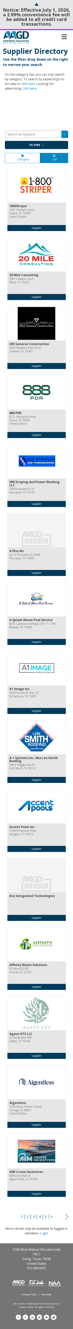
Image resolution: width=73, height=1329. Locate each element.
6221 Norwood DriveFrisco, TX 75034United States (22, 420)
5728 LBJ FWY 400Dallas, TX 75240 (20, 1039)
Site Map (46, 1294)
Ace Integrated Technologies (32, 895)
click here (28, 84)
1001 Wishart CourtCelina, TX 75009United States (21, 213)
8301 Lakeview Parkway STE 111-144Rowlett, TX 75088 (32, 625)
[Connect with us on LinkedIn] (32, 1317)
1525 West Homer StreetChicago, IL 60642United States (25, 1110)
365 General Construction (29, 344)
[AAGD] (18, 1283)
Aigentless (17, 1102)
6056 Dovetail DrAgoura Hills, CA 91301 (23, 1177)
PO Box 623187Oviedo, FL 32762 (20, 970)
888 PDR (15, 412)
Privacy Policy (29, 1294)
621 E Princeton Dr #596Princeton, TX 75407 (24, 556)
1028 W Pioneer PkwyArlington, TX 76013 (23, 832)
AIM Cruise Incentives (26, 1171)
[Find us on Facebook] (18, 1317)
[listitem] (36, 202)
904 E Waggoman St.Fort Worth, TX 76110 (22, 766)
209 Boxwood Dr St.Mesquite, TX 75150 (21, 490)
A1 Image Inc (19, 688)
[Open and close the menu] (49, 37)
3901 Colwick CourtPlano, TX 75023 (21, 280)
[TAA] (37, 1283)
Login (44, 1233)
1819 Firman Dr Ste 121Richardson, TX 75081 (24, 694)
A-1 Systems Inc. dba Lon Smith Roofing (33, 759)
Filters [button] (35, 145)
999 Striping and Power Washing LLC (34, 483)
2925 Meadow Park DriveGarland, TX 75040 (25, 349)
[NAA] (55, 1283)
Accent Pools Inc (21, 826)
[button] (65, 134)
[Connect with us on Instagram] (39, 1317)
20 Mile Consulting (23, 275)
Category (22, 159)
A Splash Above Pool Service (31, 619)
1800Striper (18, 206)
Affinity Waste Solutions (28, 964)
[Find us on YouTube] (46, 1317)
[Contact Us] (53, 1317)
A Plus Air (16, 550)
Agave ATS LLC (21, 1033)
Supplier (36, 228)
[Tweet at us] (25, 1317)
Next (66, 1216)
